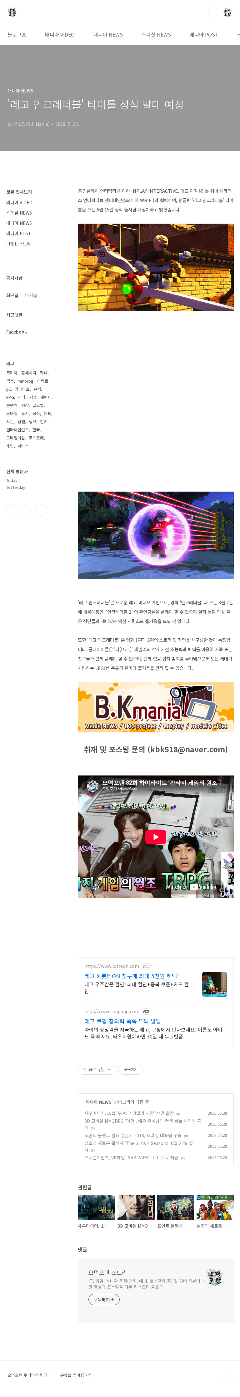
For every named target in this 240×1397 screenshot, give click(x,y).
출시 (25, 413)
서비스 (23, 446)
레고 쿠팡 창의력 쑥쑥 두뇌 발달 (122, 1021)
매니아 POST (204, 34)
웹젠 (21, 421)
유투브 (40, 510)
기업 (33, 397)
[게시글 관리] (109, 1069)
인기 (44, 421)
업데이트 (22, 389)
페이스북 (12, 510)
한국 (36, 430)
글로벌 (38, 405)
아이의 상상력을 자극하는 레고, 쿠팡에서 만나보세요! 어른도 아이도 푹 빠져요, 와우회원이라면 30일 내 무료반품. (153, 1033)
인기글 (31, 295)
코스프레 (36, 438)
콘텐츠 (12, 405)
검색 (213, 12)
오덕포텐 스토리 (107, 1272)
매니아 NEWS (108, 34)
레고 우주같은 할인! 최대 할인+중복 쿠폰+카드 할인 (136, 987)
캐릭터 (46, 397)
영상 (25, 405)
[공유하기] (101, 1069)
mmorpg (25, 381)
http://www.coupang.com (111, 1011)
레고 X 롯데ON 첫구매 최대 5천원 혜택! (131, 975)
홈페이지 (28, 373)
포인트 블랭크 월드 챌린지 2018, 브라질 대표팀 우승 (133, 1135)
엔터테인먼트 (17, 430)
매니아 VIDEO (60, 34)
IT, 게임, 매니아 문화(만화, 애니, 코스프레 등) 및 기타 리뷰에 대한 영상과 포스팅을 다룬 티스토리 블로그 (147, 1284)
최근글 (12, 295)
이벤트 (42, 381)
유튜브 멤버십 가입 (76, 1375)
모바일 (12, 413)
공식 (36, 413)
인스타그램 (26, 510)
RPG (10, 397)
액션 (10, 381)
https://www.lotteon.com (111, 966)
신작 (21, 397)
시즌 (10, 421)
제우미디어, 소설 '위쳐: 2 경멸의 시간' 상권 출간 (129, 1113)
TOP (227, 1378)
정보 (32, 421)
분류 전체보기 (19, 192)
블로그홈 (17, 34)
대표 (47, 413)
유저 (37, 389)
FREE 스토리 (18, 243)
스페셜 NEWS (156, 34)
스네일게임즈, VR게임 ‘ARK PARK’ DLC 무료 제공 (131, 1157)
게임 (10, 446)
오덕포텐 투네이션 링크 (28, 1375)
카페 (44, 373)
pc (8, 389)
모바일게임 (15, 438)
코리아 (12, 373)
